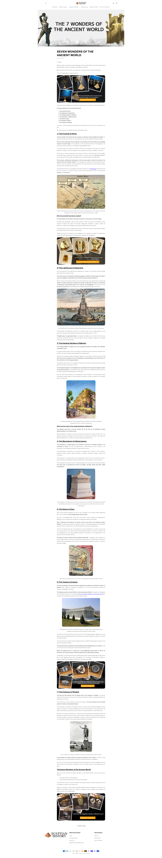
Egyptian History (79, 853)
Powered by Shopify (86, 853)
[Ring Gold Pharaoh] (81, 264)
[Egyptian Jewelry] (81, 820)
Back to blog (81, 825)
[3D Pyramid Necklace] (81, 102)
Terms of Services (98, 840)
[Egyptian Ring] (81, 688)
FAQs (70, 835)
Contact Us (71, 840)
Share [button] (59, 62)
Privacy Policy (97, 838)
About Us (96, 835)
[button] (45, 3)
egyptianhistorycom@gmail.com (76, 842)
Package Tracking (73, 838)
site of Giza (93, 168)
